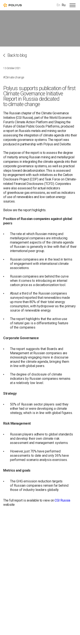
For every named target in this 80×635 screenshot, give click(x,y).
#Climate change (13, 77)
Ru (63, 5)
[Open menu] (72, 5)
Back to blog (17, 55)
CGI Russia (62, 500)
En (58, 5)
